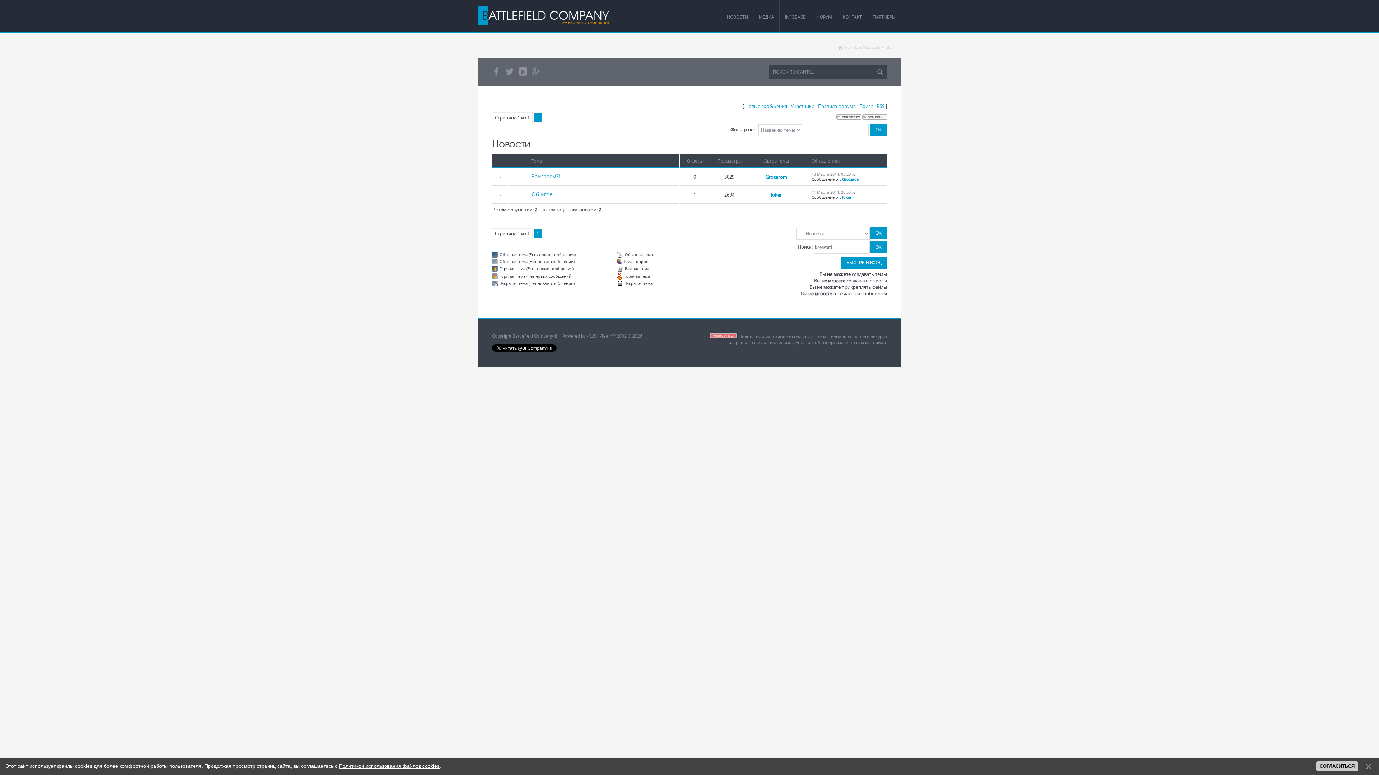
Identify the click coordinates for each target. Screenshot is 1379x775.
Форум (873, 47)
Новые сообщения (766, 106)
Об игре (541, 194)
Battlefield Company (545, 15)
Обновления (825, 161)
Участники (802, 106)
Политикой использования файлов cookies (389, 766)
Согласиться (1337, 766)
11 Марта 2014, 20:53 (831, 192)
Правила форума (837, 106)
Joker (776, 195)
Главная (852, 47)
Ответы (695, 161)
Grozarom (776, 177)
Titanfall (892, 47)
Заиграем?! (545, 176)
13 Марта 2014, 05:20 (831, 174)
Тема (536, 161)
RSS (880, 106)
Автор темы (776, 161)
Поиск (866, 106)
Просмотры (730, 161)
